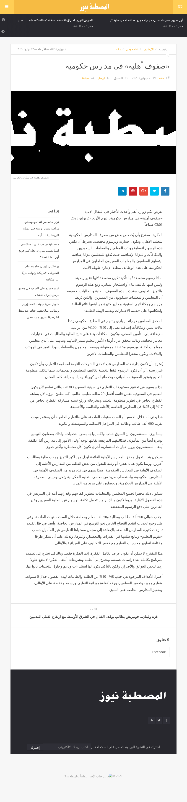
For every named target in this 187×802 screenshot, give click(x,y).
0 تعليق (118, 78)
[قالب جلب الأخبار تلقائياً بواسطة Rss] (88, 776)
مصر (90, 26)
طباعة (85, 78)
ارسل (101, 78)
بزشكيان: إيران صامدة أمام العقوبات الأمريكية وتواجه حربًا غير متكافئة (40, 272)
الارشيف (148, 49)
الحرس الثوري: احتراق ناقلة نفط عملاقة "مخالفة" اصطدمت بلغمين (55, 20)
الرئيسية (164, 49)
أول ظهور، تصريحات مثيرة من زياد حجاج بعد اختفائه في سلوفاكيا (146, 20)
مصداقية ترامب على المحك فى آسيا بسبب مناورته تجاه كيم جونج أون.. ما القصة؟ (38, 250)
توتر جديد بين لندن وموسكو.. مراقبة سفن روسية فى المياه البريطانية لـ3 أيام (41, 228)
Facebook (159, 652)
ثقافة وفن (132, 49)
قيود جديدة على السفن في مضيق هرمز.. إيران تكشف (38, 291)
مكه (118, 49)
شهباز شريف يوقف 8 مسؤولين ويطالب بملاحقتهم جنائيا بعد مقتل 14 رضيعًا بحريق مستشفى (38, 310)
